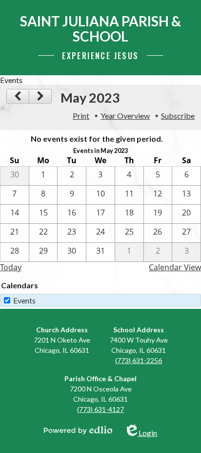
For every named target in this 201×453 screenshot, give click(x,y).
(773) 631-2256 (138, 360)
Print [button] (81, 115)
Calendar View (175, 267)
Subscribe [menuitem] (178, 115)
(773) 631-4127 (100, 409)
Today (10, 267)
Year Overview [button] (125, 115)
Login (147, 430)
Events (24, 300)
